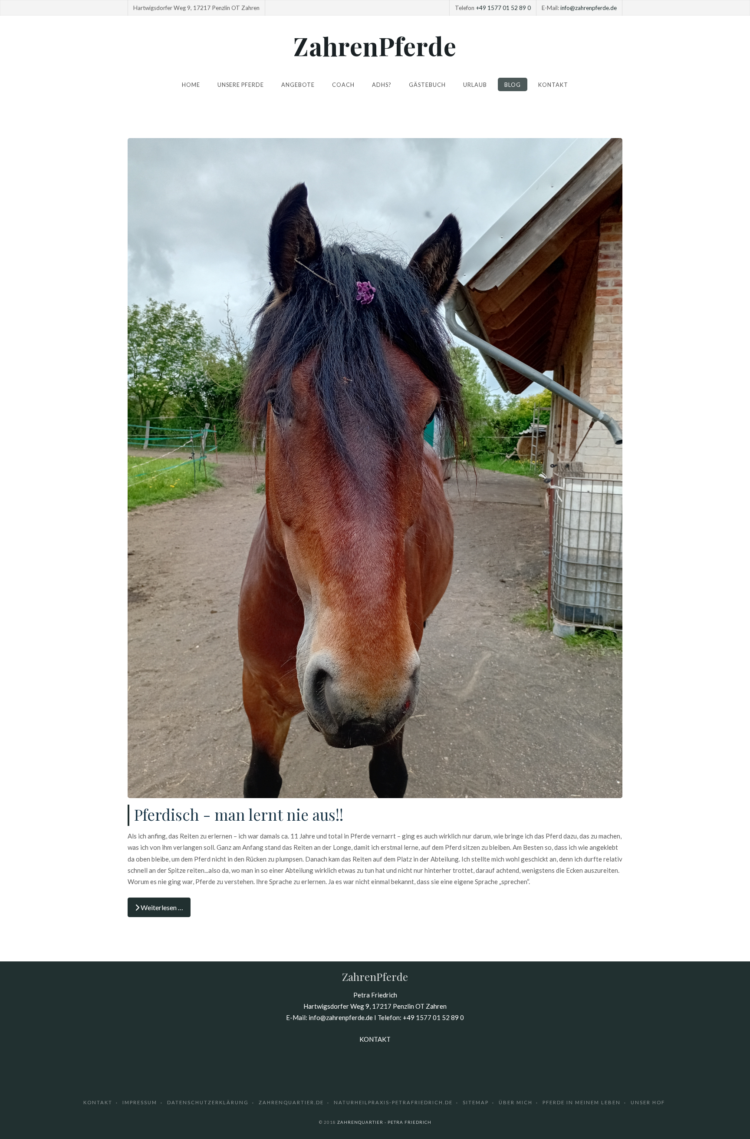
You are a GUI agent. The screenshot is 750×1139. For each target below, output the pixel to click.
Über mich (516, 1102)
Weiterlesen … (161, 907)
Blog (512, 84)
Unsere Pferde (240, 84)
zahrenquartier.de (291, 1102)
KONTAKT (375, 1039)
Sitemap (476, 1102)
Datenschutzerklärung (208, 1102)
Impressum (139, 1102)
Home (191, 84)
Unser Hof (648, 1102)
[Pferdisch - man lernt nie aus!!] (375, 467)
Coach (343, 84)
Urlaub (475, 84)
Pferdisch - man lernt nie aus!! (238, 814)
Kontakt (553, 84)
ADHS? (381, 84)
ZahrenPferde (375, 46)
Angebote (298, 84)
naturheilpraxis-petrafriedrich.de (393, 1102)
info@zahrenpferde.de (588, 7)
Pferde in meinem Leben (582, 1102)
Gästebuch (427, 84)
